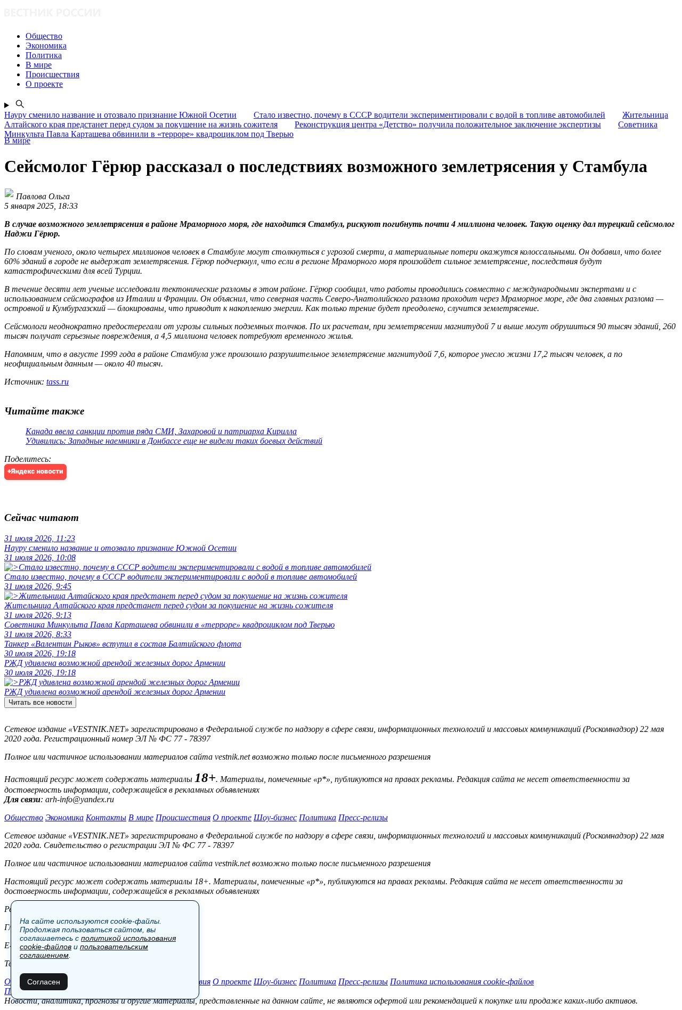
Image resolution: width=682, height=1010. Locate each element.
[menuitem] (352, 36)
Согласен (43, 982)
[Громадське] (341, 13)
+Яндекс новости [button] (35, 472)
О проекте (232, 817)
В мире (140, 817)
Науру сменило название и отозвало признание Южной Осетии (120, 114)
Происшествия (183, 817)
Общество (23, 817)
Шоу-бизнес (275, 817)
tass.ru (57, 381)
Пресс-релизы (363, 817)
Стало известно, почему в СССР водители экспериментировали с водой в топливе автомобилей (429, 114)
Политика (317, 817)
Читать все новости (40, 702)
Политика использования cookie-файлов (462, 981)
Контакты (106, 817)
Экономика (64, 817)
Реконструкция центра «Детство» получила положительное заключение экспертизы (448, 124)
